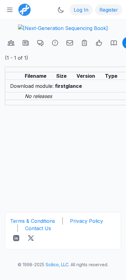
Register (108, 10)
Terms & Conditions (32, 221)
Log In (81, 10)
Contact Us (38, 228)
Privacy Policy (86, 221)
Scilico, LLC (57, 264)
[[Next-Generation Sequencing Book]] (63, 28)
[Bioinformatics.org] (23, 9)
